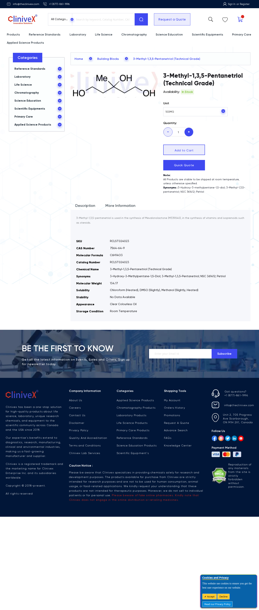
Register (245, 4)
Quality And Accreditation (88, 437)
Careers (75, 407)
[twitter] (228, 438)
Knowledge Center (178, 445)
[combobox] (102, 19)
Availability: (171, 92)
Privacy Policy (78, 430)
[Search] (141, 19)
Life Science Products (132, 422)
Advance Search (176, 430)
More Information (120, 205)
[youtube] (241, 438)
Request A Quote (176, 422)
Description (85, 205)
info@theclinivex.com (26, 4)
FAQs (167, 437)
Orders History (174, 407)
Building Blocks (108, 59)
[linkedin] (234, 438)
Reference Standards (132, 437)
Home (79, 59)
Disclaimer (76, 422)
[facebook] (214, 438)
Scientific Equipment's (133, 453)
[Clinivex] (24, 19)
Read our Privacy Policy (217, 604)
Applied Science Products (135, 400)
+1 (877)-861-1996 (59, 4)
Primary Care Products (133, 430)
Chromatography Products (136, 407)
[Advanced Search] (229, 18)
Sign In (231, 4)
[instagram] (221, 438)
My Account (172, 400)
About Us (75, 400)
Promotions (172, 415)
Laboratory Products (132, 415)
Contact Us (77, 415)
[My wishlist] (238, 18)
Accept (210, 596)
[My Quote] (248, 19)
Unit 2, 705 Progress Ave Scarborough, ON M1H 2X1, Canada (238, 418)
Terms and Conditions (85, 445)
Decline (223, 596)
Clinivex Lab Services (84, 453)
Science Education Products (137, 445)
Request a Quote (170, 19)
